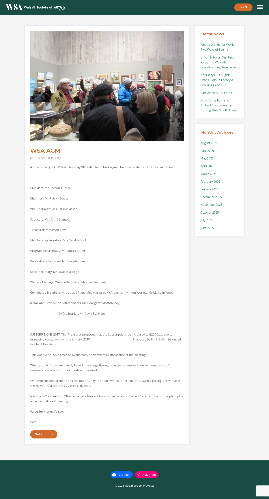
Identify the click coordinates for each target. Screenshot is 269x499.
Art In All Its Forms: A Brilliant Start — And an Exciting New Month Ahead (218, 105)
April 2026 (207, 166)
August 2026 (209, 143)
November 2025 (211, 205)
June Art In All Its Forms (216, 93)
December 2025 (211, 197)
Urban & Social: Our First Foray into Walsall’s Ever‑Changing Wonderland (219, 62)
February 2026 (210, 182)
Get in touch (44, 434)
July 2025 (206, 220)
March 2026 (208, 174)
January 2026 (209, 189)
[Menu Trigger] (260, 7)
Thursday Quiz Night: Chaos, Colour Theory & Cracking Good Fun (216, 80)
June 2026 (207, 151)
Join (243, 7)
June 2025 (207, 228)
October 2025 (209, 212)
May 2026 (207, 158)
